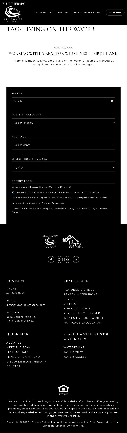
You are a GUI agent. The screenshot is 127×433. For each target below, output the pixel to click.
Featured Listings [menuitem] (79, 289)
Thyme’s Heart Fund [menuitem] (86, 12)
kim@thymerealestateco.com (25, 304)
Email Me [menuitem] (63, 12)
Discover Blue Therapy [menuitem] (26, 361)
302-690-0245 (15, 292)
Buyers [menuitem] (70, 299)
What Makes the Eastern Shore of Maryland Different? (41, 187)
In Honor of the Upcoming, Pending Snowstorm (38, 203)
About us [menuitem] (14, 342)
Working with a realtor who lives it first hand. (63, 53)
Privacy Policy (40, 422)
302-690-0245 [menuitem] (44, 12)
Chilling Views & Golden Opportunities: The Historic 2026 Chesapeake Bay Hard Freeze (59, 197)
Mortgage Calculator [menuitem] (82, 322)
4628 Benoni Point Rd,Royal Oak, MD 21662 (21, 318)
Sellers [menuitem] (70, 303)
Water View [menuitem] (73, 352)
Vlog (69, 47)
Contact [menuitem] (13, 366)
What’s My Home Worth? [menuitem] (84, 318)
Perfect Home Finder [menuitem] (82, 313)
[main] (63, 112)
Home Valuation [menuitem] (77, 308)
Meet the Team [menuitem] (18, 347)
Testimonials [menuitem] (17, 352)
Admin (55, 422)
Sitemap (65, 422)
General (59, 47)
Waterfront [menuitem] (74, 347)
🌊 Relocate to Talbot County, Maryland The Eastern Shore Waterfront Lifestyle (55, 192)
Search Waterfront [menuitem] (81, 294)
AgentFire (77, 425)
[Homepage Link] (13, 12)
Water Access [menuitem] (75, 356)
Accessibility (80, 422)
